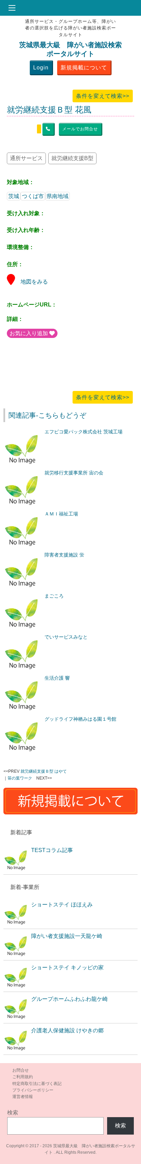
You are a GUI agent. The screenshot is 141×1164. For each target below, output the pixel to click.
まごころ (54, 596)
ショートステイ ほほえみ (62, 904)
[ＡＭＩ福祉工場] (22, 513)
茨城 (13, 196)
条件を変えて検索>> (102, 96)
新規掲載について (84, 67)
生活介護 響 (57, 678)
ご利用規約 (22, 1076)
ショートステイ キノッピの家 (67, 967)
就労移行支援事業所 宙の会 (73, 472)
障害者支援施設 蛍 (64, 555)
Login (41, 67)
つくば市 (33, 196)
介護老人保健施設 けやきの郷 (67, 1030)
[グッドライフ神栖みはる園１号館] (22, 719)
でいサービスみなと (66, 637)
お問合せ (20, 1070)
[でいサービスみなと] (22, 637)
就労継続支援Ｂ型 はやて (44, 771)
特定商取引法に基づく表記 (37, 1083)
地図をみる (34, 282)
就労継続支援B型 (72, 158)
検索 (12, 1112)
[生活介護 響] (22, 678)
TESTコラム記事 (52, 850)
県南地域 (57, 196)
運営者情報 (22, 1096)
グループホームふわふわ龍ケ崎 (69, 999)
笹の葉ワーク (20, 778)
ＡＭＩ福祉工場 (61, 513)
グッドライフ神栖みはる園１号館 (80, 719)
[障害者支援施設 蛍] (22, 555)
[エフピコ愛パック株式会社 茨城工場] (22, 431)
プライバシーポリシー (32, 1090)
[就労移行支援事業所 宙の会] (22, 472)
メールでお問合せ (80, 129)
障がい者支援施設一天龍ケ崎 (66, 936)
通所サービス (26, 158)
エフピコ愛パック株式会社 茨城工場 (83, 431)
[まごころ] (22, 596)
